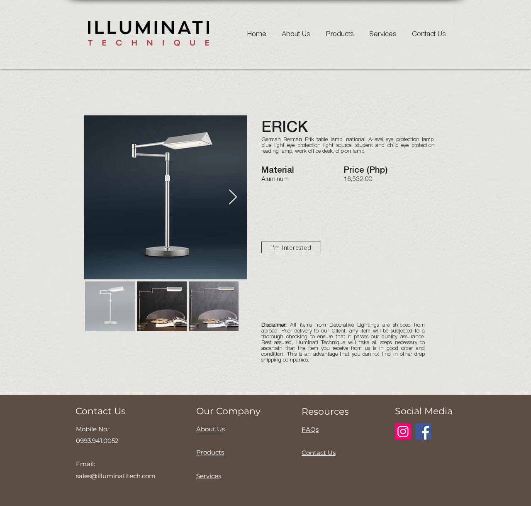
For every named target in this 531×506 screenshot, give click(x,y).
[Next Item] (233, 197)
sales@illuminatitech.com (116, 476)
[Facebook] (423, 431)
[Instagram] (403, 431)
